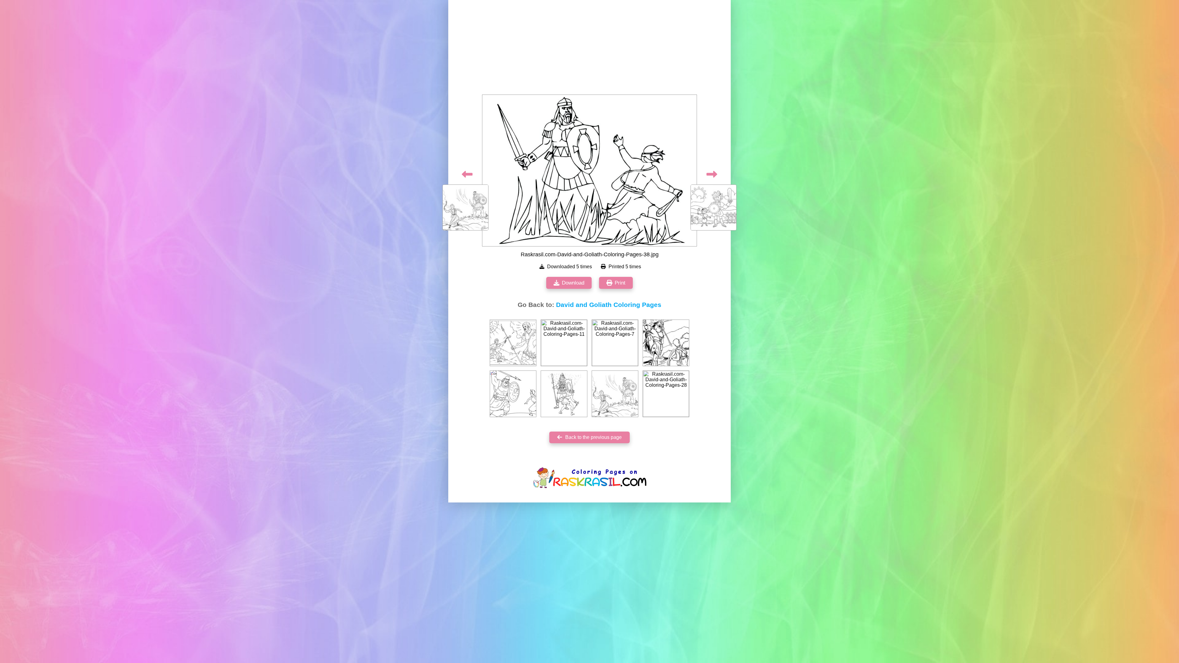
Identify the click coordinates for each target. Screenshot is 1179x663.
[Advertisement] (589, 49)
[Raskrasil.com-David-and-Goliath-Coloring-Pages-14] (564, 393)
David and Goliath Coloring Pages (608, 304)
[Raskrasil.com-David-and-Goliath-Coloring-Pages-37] (615, 393)
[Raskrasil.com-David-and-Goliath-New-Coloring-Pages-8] (513, 393)
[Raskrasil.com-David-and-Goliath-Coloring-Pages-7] (615, 343)
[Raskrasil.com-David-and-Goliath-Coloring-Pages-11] (564, 343)
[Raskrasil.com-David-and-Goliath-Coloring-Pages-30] (513, 343)
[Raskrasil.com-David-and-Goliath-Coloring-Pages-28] (666, 393)
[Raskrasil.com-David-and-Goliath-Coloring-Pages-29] (666, 343)
